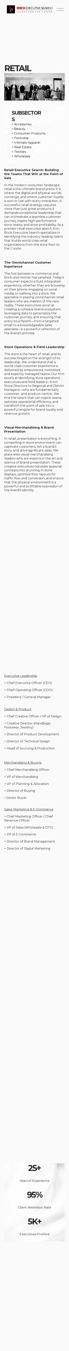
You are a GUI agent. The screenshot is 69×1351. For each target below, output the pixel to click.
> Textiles (19, 152)
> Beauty (18, 129)
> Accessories (21, 124)
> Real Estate (22, 147)
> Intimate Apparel (26, 142)
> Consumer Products (28, 133)
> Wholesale (21, 156)
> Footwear (20, 138)
